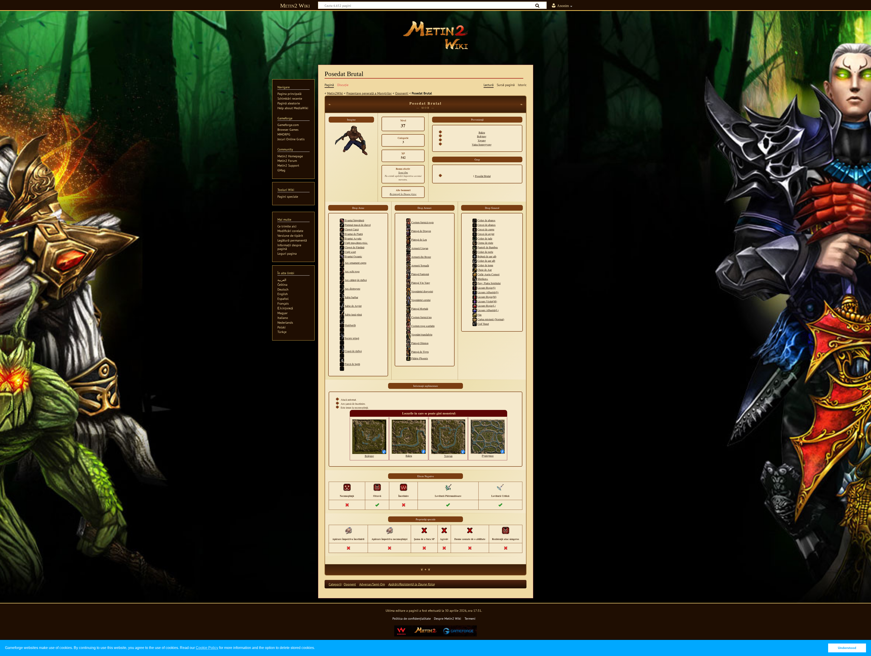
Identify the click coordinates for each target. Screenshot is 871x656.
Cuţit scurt (350, 252)
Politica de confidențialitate (411, 618)
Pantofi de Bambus (487, 247)
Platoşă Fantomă (420, 274)
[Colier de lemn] (474, 265)
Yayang (482, 140)
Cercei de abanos (486, 225)
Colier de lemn (485, 265)
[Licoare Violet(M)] (474, 301)
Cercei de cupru (485, 229)
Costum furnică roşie (422, 222)
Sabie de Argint (353, 306)
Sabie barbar (351, 297)
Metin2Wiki (335, 93)
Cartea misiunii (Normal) (490, 319)
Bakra (482, 132)
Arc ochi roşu (352, 271)
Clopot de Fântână (354, 247)
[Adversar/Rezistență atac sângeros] (505, 530)
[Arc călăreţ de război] (342, 280)
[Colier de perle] (474, 252)
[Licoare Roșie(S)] (474, 287)
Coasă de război (353, 351)
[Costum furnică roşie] (408, 222)
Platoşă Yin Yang (420, 282)
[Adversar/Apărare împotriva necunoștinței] (389, 530)
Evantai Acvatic (353, 238)
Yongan (448, 456)
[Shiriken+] (474, 279)
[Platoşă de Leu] (408, 239)
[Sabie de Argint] (342, 306)
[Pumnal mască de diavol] (342, 225)
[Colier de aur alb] (474, 260)
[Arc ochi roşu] (342, 271)
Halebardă (350, 325)
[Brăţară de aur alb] (474, 256)
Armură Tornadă (420, 265)
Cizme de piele (485, 242)
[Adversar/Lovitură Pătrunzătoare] (448, 487)
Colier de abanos (486, 220)
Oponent (350, 584)
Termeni (470, 618)
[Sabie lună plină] (342, 314)
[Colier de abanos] (474, 220)
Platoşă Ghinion (419, 343)
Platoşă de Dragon (421, 231)
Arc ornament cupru (355, 262)
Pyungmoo (488, 455)
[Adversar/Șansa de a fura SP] (424, 530)
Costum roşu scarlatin (423, 326)
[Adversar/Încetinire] (403, 487)
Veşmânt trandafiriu (421, 334)
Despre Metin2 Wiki (447, 618)
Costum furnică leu (421, 317)
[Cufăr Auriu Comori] (474, 274)
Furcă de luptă (352, 364)
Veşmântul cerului (421, 300)
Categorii (335, 584)
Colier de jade (484, 238)
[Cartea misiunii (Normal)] (474, 319)
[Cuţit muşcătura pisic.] (342, 242)
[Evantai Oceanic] (342, 256)
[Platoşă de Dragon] (408, 231)
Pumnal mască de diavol (358, 225)
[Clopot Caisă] (342, 229)
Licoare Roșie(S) (486, 287)
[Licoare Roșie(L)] (474, 305)
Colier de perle (485, 252)
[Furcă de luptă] (342, 364)
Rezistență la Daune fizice (403, 194)
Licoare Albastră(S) (488, 292)
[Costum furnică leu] (408, 317)
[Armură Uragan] (408, 248)
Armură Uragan (419, 248)
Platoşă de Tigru (420, 351)
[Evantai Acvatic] (342, 238)
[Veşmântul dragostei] (408, 291)
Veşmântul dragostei (422, 291)
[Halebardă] (342, 325)
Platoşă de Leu (419, 239)
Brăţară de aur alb (486, 256)
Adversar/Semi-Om (372, 584)
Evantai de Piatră (354, 234)
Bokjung (481, 136)
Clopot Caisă (352, 229)
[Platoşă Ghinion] (408, 343)
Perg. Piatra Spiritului (489, 283)
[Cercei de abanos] (474, 225)
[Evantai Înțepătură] (342, 220)
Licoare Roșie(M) (487, 296)
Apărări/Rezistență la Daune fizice (411, 584)
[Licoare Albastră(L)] (474, 310)
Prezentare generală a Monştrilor (369, 93)
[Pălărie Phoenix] (408, 358)
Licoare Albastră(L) (488, 310)
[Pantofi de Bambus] (474, 247)
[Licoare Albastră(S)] (474, 292)
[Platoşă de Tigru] (408, 351)
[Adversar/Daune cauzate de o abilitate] (469, 530)
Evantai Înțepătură (354, 220)
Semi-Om (403, 172)
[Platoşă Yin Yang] (408, 282)
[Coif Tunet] (474, 324)
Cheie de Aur (484, 269)
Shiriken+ (482, 279)
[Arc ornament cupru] (342, 262)
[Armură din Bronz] (408, 257)
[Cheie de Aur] (474, 269)
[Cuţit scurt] (342, 252)
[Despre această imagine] (384, 451)
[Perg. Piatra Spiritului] (474, 283)
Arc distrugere (352, 288)
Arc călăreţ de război (356, 280)
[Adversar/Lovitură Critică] (500, 487)
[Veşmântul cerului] (408, 300)
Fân (479, 314)
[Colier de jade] (474, 238)
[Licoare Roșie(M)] (474, 296)
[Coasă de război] (342, 351)
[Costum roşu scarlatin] (408, 326)
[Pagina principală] (435, 35)
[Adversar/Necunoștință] (347, 487)
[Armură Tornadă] (408, 265)
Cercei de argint (485, 234)
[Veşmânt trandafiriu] (408, 334)
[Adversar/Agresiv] (444, 530)
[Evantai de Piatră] (342, 234)
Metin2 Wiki (295, 5)
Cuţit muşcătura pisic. (356, 242)
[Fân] (474, 314)
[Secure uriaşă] (342, 338)
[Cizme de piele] (474, 242)
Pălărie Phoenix (419, 358)
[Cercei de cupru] (474, 229)
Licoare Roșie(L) (486, 305)
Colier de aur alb (486, 260)
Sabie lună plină (353, 314)
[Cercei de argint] (474, 234)
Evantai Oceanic (353, 256)
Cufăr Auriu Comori (488, 274)
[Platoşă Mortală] (408, 308)
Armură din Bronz (421, 257)
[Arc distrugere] (342, 288)
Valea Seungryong (482, 144)
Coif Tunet (483, 324)
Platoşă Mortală (419, 308)
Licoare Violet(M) (487, 301)
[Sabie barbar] (342, 297)
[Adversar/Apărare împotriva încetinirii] (348, 530)
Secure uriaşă (352, 338)
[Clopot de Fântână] (342, 247)
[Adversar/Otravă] (377, 487)
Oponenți (401, 93)
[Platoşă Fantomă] (408, 274)
